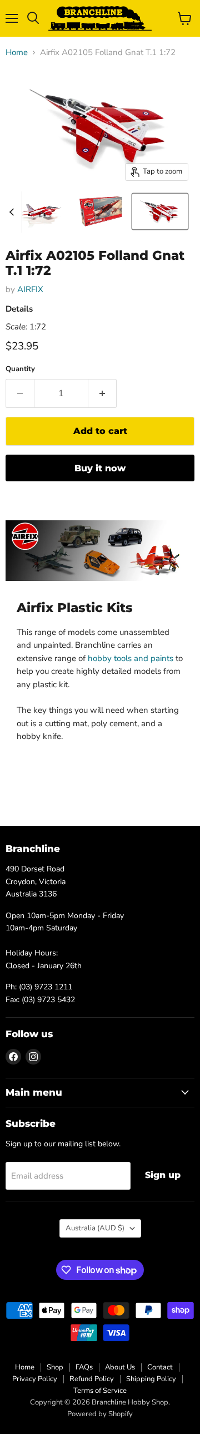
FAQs (84, 1367)
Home (17, 52)
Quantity (20, 369)
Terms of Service (100, 1391)
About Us (120, 1367)
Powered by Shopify (100, 1414)
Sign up (163, 1175)
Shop (55, 1367)
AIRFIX (30, 289)
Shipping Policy (151, 1379)
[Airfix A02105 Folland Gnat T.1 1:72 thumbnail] (41, 211)
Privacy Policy (34, 1379)
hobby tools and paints (130, 658)
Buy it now (100, 468)
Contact (160, 1367)
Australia (95, 1228)
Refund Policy (91, 1379)
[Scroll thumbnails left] (13, 212)
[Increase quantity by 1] (102, 393)
